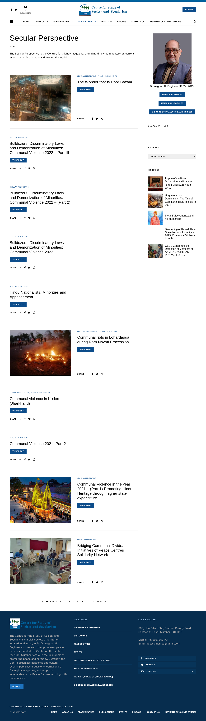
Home (26, 21)
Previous (51, 601)
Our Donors (80, 636)
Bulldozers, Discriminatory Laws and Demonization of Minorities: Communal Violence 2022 (37, 247)
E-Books (121, 21)
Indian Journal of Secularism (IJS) (93, 677)
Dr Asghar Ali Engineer (87, 627)
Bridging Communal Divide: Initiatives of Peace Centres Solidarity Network (100, 550)
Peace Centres (61, 21)
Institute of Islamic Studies (165, 21)
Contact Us (138, 21)
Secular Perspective (86, 76)
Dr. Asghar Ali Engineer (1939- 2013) (172, 86)
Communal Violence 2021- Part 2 (38, 444)
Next (99, 601)
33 (92, 601)
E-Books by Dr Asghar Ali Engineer (93, 685)
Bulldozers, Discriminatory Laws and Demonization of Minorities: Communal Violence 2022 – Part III (39, 148)
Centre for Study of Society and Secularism (41, 707)
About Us (39, 21)
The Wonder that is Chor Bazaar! (105, 82)
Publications (85, 21)
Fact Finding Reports (87, 331)
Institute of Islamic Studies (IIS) (92, 660)
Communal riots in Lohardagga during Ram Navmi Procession (103, 339)
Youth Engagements (107, 76)
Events (105, 21)
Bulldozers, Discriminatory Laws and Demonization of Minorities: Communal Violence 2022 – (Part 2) (40, 197)
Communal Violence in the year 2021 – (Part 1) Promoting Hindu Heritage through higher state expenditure (104, 491)
